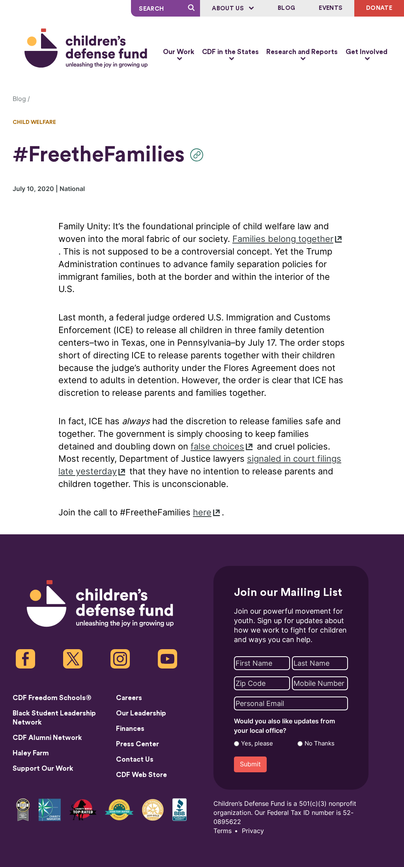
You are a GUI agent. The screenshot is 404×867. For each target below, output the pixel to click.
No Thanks (320, 743)
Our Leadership (141, 713)
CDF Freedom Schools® (52, 698)
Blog (286, 8)
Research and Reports (302, 52)
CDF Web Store (141, 774)
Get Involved (366, 52)
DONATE (379, 8)
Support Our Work (43, 768)
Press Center (137, 744)
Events (330, 8)
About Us (228, 8)
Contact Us (134, 759)
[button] (198, 154)
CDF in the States (230, 52)
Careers (129, 698)
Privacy (253, 830)
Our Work (178, 52)
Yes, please (257, 743)
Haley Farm (31, 753)
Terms (222, 830)
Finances (130, 728)
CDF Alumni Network (47, 737)
